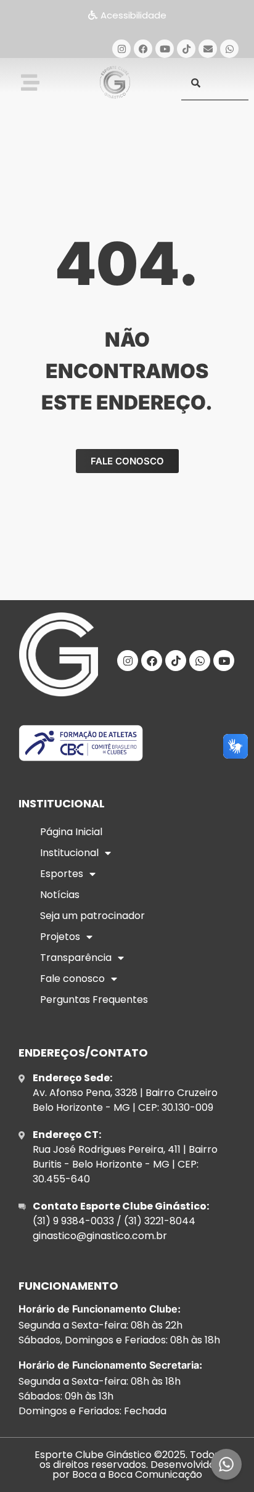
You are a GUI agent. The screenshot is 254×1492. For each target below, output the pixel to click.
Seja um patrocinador (92, 916)
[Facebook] (143, 48)
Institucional (69, 853)
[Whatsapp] (229, 48)
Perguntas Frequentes (94, 999)
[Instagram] (121, 48)
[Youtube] (164, 48)
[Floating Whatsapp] (226, 1464)
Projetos (60, 936)
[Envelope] (208, 48)
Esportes (61, 874)
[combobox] (214, 82)
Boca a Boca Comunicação (137, 1474)
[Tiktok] (186, 48)
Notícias (60, 895)
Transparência (76, 957)
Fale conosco (72, 978)
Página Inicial (71, 832)
